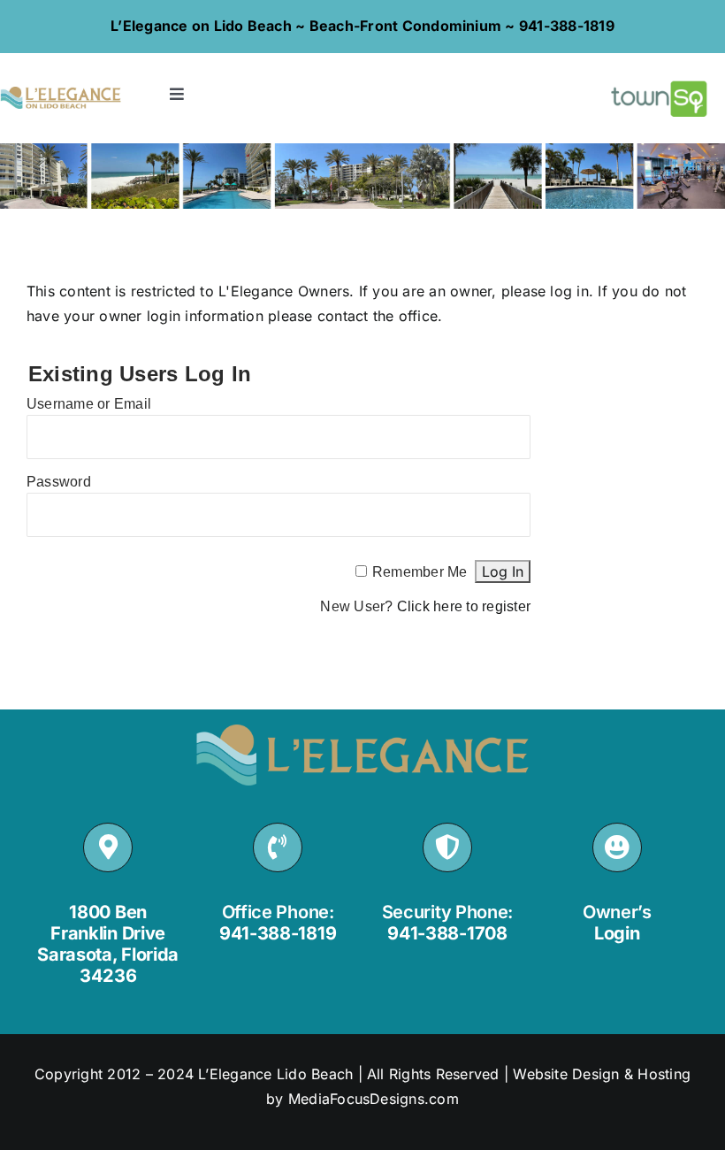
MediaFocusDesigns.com (373, 1099)
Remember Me (420, 571)
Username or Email (89, 403)
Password (59, 481)
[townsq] (664, 78)
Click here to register (463, 606)
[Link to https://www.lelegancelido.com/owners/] (617, 847)
